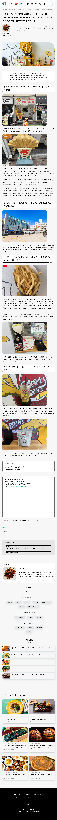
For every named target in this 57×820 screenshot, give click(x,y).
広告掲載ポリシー (18, 797)
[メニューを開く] (50, 4)
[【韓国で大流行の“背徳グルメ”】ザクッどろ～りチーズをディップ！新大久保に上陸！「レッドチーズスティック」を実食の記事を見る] (6, 648)
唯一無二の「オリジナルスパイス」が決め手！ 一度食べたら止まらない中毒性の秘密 (28, 77)
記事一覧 (16, 801)
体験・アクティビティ (32, 606)
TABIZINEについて (17, 794)
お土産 (26, 602)
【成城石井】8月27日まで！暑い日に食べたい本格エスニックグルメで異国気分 (15, 718)
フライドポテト (19, 617)
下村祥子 (39, 743)
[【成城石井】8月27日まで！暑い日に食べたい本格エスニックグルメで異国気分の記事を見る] (15, 706)
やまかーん (9, 33)
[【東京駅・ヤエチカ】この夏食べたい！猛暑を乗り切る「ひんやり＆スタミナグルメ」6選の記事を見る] (42, 763)
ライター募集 (39, 797)
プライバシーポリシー (39, 794)
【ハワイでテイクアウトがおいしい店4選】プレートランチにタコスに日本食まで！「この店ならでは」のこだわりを (28, 545)
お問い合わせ (29, 797)
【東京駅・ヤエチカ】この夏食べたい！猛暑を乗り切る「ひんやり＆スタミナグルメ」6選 (41, 775)
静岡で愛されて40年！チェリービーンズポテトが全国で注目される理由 (25, 73)
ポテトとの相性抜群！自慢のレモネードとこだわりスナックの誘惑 (24, 79)
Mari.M (38, 716)
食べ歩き (39, 617)
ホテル (35, 602)
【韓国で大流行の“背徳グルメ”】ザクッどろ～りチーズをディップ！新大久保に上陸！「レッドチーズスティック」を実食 (32, 648)
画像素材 (4, 527)
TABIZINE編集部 (13, 716)
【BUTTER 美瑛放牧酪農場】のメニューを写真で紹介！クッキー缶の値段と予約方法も (27, 667)
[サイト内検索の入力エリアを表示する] (45, 4)
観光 (9, 602)
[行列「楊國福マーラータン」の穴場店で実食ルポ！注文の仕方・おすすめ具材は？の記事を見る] (6, 662)
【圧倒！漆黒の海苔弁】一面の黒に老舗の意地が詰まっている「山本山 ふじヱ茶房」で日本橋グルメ (14, 746)
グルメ (17, 602)
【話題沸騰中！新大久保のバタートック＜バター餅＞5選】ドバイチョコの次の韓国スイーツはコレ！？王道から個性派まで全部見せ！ (28, 551)
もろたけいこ (13, 743)
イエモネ (34, 801)
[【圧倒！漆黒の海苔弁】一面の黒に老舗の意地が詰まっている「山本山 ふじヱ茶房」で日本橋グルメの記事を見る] (15, 734)
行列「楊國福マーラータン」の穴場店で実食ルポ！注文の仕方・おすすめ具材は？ (26, 661)
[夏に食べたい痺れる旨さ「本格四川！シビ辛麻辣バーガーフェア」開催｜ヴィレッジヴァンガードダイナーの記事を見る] (42, 734)
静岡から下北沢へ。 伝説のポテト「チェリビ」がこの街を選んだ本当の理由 (26, 75)
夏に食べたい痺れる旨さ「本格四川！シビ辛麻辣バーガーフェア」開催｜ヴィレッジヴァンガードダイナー (41, 747)
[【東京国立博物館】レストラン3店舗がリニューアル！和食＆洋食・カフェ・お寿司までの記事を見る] (42, 706)
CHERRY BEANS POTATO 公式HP (18, 486)
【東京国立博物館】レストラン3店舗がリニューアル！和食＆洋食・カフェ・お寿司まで (41, 718)
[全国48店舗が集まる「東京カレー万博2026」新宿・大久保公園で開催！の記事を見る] (15, 763)
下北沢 (30, 617)
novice (41, 801)
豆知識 (21, 606)
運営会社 (28, 794)
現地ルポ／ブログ (45, 602)
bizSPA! (28, 804)
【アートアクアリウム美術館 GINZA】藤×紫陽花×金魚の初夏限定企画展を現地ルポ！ (25, 548)
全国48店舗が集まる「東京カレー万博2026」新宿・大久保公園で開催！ (14, 775)
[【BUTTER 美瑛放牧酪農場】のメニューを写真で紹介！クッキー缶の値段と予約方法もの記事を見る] (6, 669)
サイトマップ (25, 801)
